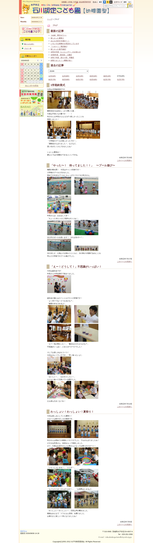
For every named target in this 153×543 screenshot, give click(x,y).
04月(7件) (79, 79)
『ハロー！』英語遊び (59, 46)
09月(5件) (93, 76)
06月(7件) (52, 79)
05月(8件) (66, 79)
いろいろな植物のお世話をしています (65, 44)
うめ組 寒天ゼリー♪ (58, 35)
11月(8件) (65, 76)
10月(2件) (79, 76)
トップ (49, 19)
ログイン (23, 531)
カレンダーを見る (31, 86)
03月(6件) (93, 79)
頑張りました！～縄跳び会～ (61, 60)
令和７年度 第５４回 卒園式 (62, 57)
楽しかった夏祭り (57, 38)
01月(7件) (121, 79)
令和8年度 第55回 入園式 (61, 55)
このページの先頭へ (124, 160)
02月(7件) (107, 79)
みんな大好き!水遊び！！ (60, 41)
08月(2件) (107, 76)
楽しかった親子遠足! (58, 49)
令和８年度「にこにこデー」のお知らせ (66, 52)
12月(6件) (52, 76)
